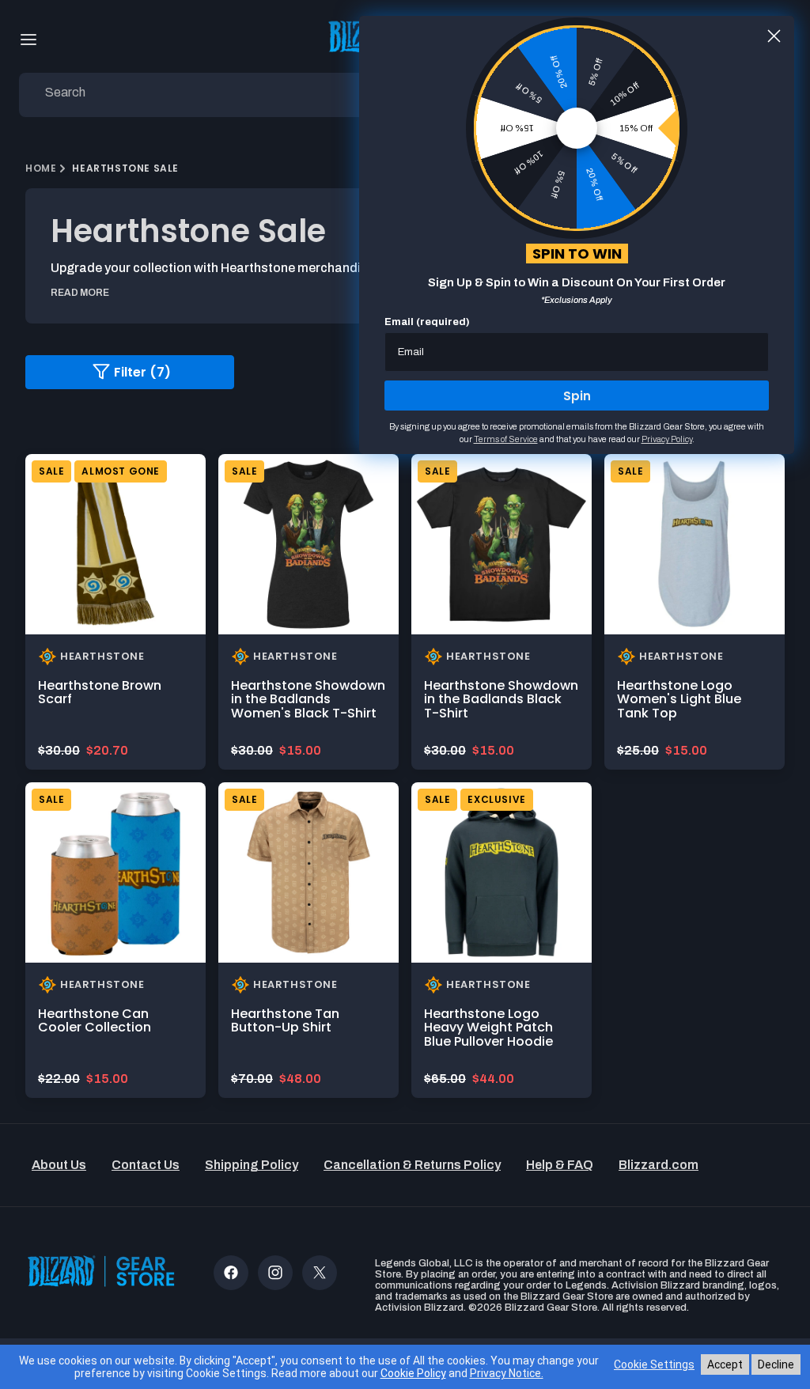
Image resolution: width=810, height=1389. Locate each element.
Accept (725, 1364)
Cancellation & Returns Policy (412, 1164)
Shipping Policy (251, 1164)
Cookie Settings (654, 1364)
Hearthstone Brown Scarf (99, 692)
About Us (59, 1164)
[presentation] (115, 544)
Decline (776, 1364)
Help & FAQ (559, 1164)
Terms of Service (506, 439)
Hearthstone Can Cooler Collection (94, 1021)
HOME (40, 168)
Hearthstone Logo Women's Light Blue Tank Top (679, 699)
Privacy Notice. (506, 1373)
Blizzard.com (658, 1164)
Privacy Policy (667, 439)
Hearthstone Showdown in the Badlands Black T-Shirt (501, 699)
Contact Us (146, 1164)
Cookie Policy (413, 1373)
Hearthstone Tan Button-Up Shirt (285, 1021)
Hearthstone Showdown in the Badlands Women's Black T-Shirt (308, 699)
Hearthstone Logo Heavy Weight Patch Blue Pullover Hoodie (488, 1027)
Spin (577, 396)
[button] (28, 39)
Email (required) (427, 321)
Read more (80, 292)
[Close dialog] (774, 36)
